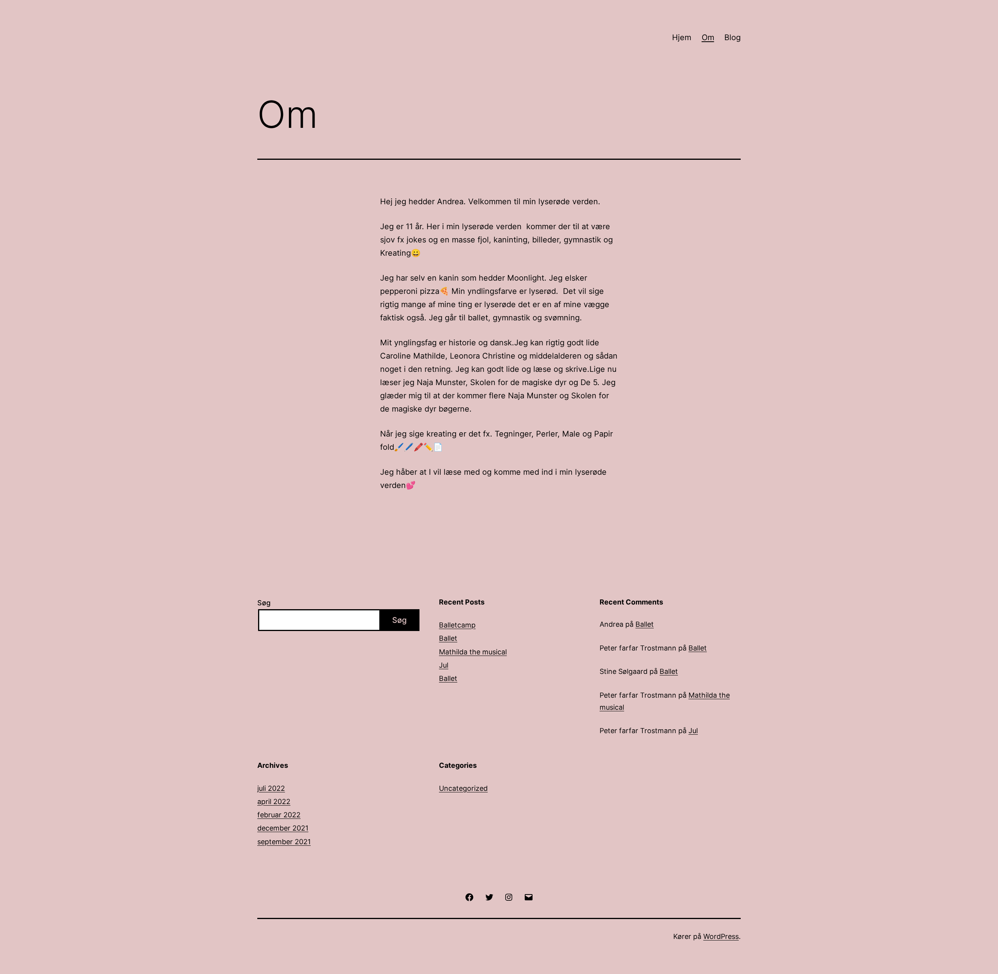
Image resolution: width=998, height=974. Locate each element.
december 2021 (282, 828)
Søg (264, 603)
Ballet (448, 638)
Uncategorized (463, 788)
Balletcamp (457, 625)
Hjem (681, 37)
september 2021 (284, 842)
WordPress (721, 936)
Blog (732, 37)
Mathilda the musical (473, 652)
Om (708, 37)
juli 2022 (271, 788)
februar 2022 (279, 815)
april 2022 (273, 801)
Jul (443, 665)
